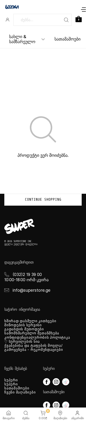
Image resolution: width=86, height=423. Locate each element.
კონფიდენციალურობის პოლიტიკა (37, 337)
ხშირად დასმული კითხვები (30, 321)
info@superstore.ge (31, 290)
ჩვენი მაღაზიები (20, 392)
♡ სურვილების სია (22, 341)
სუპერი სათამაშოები (16, 386)
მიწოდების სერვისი (23, 325)
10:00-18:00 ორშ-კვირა (26, 279)
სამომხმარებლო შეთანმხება (31, 333)
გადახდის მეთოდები (24, 329)
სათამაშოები (67, 39)
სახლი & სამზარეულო (22, 39)
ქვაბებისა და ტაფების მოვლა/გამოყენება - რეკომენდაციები (33, 347)
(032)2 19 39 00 (27, 274)
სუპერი (11, 380)
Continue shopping (43, 199)
